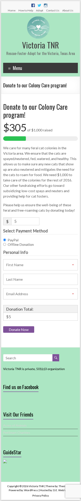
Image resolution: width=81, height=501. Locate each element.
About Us (67, 10)
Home (12, 10)
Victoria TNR (40, 45)
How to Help (25, 10)
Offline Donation (21, 244)
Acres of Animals (15, 425)
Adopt (39, 10)
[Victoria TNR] (38, 18)
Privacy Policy (40, 495)
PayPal (13, 240)
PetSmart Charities (16, 432)
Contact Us (52, 10)
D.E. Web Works (62, 490)
